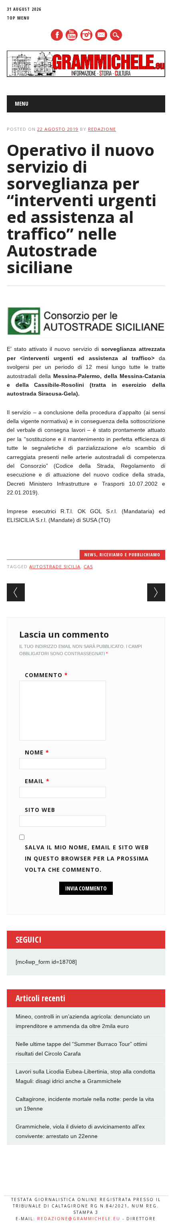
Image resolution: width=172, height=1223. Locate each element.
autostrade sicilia (54, 566)
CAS (88, 566)
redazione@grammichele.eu (78, 1218)
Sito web (40, 809)
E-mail (101, 35)
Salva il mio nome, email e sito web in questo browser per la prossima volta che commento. (87, 858)
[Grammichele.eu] (86, 75)
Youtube (72, 35)
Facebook (57, 35)
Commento (46, 675)
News (90, 554)
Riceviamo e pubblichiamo (130, 554)
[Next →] (156, 592)
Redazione (102, 129)
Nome (37, 752)
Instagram (86, 35)
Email (37, 781)
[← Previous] (16, 592)
